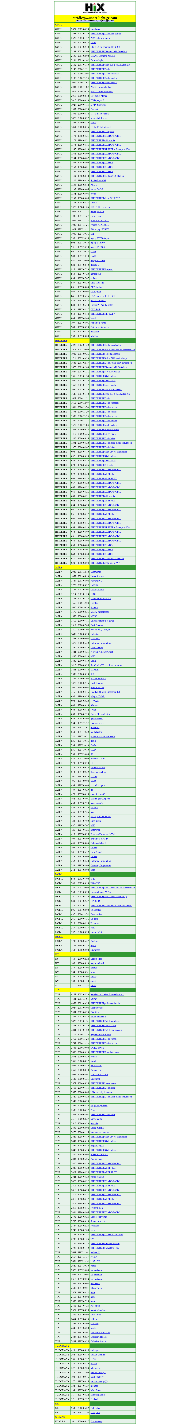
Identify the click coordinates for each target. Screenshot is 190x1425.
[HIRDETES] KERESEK (103, 314)
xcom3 (94, 776)
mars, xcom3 (97, 803)
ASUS (94, 185)
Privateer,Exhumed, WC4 (103, 834)
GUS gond (96, 291)
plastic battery (97, 1377)
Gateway (95, 1323)
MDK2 (94, 616)
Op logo (94, 918)
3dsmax (94, 705)
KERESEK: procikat (100, 207)
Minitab (94, 336)
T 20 (93, 878)
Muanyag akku (98, 1394)
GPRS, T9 (95, 901)
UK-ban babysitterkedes (102, 1092)
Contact (94, 109)
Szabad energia (98, 1354)
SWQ (93, 781)
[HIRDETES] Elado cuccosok (105, 73)
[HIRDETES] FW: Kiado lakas (105, 371)
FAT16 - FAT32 (98, 300)
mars (93, 812)
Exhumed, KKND (99, 838)
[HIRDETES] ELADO (102, 162)
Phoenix (94, 607)
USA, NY (95, 1412)
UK (57, 1403)
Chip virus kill (97, 282)
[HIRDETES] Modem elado (104, 82)
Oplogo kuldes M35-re (101, 892)
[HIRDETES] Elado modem (104, 78)
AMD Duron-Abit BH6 (102, 91)
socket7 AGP (97, 189)
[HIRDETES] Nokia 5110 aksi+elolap (109, 358)
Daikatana (95, 634)
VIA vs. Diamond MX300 (103, 56)
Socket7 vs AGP (98, 180)
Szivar (93, 999)
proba (93, 193)
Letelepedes (96, 959)
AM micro (95, 1305)
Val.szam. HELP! (99, 1337)
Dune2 (94, 847)
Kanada (94, 1123)
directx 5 (95, 265)
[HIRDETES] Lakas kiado (103, 385)
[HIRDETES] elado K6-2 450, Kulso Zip (110, 64)
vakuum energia (98, 1372)
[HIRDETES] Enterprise (102, 131)
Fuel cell (95, 1399)
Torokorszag (96, 1421)
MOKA (59, 936)
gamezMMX (97, 718)
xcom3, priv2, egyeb (100, 798)
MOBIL (59, 874)
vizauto (94, 1363)
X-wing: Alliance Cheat (102, 652)
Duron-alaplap (97, 60)
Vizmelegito (96, 1119)
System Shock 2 (98, 678)
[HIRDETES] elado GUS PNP (105, 198)
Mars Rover (96, 1390)
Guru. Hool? (96, 216)
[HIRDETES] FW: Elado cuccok (106, 389)
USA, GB (95, 1261)
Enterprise (95, 830)
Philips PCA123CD (100, 220)
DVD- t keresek (98, 104)
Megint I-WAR (98, 696)
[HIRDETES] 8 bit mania (103, 140)
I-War (93, 709)
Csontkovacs (97, 1007)
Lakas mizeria (97, 1128)
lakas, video (96, 1288)
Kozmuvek (96, 1070)
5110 (93, 927)
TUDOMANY (62, 1345)
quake (93, 741)
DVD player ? (97, 100)
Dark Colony (97, 625)
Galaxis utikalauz (99, 1341)
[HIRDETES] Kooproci (102, 269)
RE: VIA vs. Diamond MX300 (105, 47)
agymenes (95, 950)
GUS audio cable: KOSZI (103, 296)
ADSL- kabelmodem (100, 38)
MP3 (93, 656)
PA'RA (94, 1257)
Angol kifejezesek (99, 1105)
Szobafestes (96, 1065)
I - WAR (95, 701)
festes (93, 1265)
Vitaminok (95, 1079)
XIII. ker (95, 1319)
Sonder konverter (99, 1216)
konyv (93, 1230)
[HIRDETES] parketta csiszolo (105, 354)
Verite (93, 1328)
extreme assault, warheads (103, 736)
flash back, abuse (99, 772)
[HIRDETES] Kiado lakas (103, 376)
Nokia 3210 (96, 932)
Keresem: (95, 1225)
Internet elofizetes (99, 118)
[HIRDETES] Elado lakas (103, 438)
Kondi (93, 1061)
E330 (93, 1359)
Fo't (92, 1101)
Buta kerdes (96, 914)
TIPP (57, 990)
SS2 (92, 674)
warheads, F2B (98, 758)
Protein (94, 1056)
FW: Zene (95, 1012)
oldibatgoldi (96, 732)
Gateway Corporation (101, 643)
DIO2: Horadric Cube (101, 598)
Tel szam (95, 923)
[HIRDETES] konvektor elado (105, 1243)
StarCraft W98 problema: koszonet (107, 665)
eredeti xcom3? (98, 794)
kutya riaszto (96, 1274)
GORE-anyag (97, 1047)
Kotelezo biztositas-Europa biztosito (107, 994)
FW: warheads (97, 723)
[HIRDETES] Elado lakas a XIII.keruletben (111, 443)
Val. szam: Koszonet (100, 1332)
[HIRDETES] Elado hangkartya (106, 33)
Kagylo (94, 941)
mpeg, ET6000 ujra (100, 238)
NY (57, 954)
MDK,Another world (101, 816)
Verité (93, 318)
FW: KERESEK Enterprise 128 (105, 692)
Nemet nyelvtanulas (100, 1132)
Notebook (95, 29)
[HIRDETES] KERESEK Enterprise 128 (110, 149)
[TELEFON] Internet (101, 127)
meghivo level (97, 963)
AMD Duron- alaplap (101, 87)
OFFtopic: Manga (99, 96)
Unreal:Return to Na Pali (102, 620)
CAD (93, 251)
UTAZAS (60, 1417)
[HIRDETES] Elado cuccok (104, 407)
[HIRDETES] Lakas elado (103, 434)
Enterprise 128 (97, 687)
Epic (93, 870)
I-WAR (94, 202)
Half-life (94, 585)
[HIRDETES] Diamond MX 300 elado (109, 51)
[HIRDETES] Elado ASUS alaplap (107, 176)
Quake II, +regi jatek (100, 714)
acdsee (94, 278)
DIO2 (93, 594)
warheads (95, 727)
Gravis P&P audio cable (102, 305)
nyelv (93, 945)
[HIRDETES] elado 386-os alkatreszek (109, 451)
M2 (92, 233)
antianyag (95, 1350)
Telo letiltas (96, 910)
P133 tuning (96, 287)
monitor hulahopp (99, 1310)
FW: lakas (95, 1283)
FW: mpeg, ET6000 (100, 229)
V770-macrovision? (100, 113)
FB (92, 763)
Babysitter (95, 1408)
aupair (93, 976)
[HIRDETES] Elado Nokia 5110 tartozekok (111, 362)
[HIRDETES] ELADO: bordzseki (107, 1234)
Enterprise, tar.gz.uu (100, 327)
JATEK (58, 567)
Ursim (93, 660)
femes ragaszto (97, 1176)
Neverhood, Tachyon (100, 629)
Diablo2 (94, 603)
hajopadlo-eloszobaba (101, 1034)
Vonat (93, 972)
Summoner (96, 572)
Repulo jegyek (97, 1145)
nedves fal (95, 1252)
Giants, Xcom (97, 589)
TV (92, 1239)
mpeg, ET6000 (98, 242)
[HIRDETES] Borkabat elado (105, 429)
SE (92, 754)
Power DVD (97, 580)
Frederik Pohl (97, 1208)
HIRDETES (61, 340)
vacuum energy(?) (99, 1381)
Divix (93, 42)
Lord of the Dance (99, 1074)
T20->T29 (95, 883)
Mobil (93, 122)
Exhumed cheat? (98, 843)
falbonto (94, 807)
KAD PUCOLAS (99, 1154)
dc (92, 789)
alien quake (96, 821)
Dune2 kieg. (96, 852)
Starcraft (94, 669)
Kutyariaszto (96, 1270)
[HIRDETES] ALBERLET (104, 474)
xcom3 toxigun (98, 785)
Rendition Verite (98, 322)
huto (93, 1292)
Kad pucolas (96, 1159)
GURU (58, 24)
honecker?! (96, 274)
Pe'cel (93, 1110)
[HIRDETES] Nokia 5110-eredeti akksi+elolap (113, 349)
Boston (94, 967)
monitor (94, 1386)
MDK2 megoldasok (100, 612)
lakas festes (96, 1314)
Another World (98, 767)
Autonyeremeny (98, 1016)
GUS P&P (95, 309)
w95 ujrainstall (97, 211)
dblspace (95, 331)
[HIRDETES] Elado (100, 69)
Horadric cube (97, 576)
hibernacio (95, 1368)
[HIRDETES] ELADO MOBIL (106, 136)
